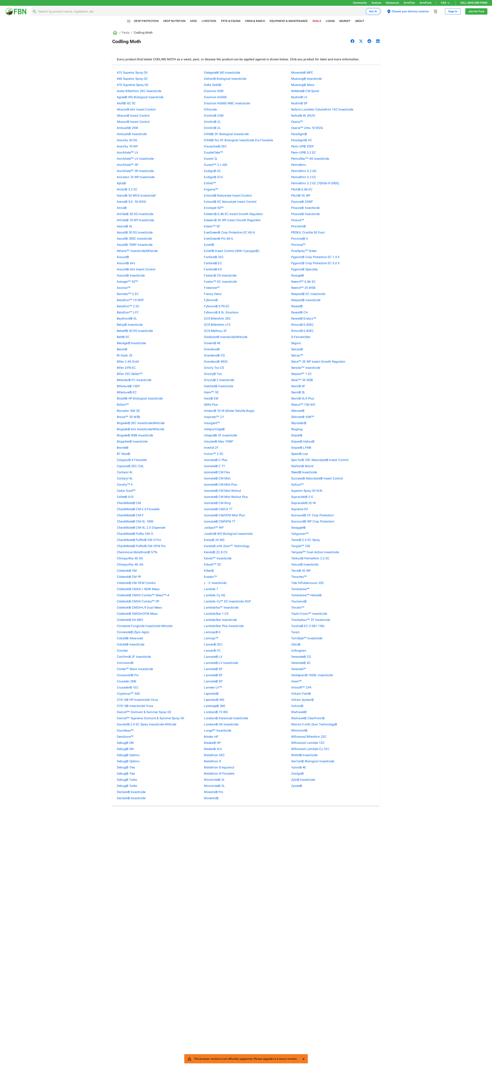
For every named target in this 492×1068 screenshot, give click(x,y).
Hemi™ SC (211, 392)
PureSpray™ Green (304, 251)
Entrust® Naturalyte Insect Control (228, 195)
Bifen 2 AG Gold (128, 361)
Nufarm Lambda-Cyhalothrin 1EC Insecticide (322, 109)
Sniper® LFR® (301, 447)
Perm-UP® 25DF (302, 146)
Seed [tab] (193, 20)
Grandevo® (212, 349)
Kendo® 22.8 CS (215, 552)
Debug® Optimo (128, 755)
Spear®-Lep (299, 454)
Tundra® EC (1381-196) (308, 626)
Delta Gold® (212, 85)
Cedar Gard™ (126, 490)
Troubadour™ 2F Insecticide (310, 620)
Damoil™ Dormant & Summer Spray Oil (144, 712)
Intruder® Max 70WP (218, 441)
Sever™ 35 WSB (302, 380)
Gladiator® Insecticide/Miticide (225, 337)
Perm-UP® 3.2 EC (303, 152)
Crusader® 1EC (128, 687)
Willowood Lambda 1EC (308, 743)
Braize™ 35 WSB (128, 417)
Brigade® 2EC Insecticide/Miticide (141, 423)
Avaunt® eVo (126, 263)
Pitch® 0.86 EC (301, 189)
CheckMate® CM (129, 503)
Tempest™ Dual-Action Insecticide (315, 552)
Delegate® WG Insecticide (222, 72)
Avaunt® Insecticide (131, 275)
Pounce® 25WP (302, 201)
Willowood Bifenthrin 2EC (309, 736)
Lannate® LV (213, 657)
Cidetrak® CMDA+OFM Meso (137, 613)
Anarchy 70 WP (127, 146)
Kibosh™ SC (212, 564)
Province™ (298, 245)
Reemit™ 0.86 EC (303, 281)
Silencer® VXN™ (302, 417)
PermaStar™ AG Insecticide (310, 158)
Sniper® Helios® (302, 441)
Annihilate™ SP (127, 165)
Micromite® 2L (214, 779)
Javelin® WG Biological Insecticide (228, 534)
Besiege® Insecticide (131, 343)
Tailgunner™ (300, 534)
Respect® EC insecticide (308, 294)
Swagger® (298, 527)
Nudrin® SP (299, 103)
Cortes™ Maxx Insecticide (135, 669)
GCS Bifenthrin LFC (217, 324)
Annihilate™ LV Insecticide (135, 158)
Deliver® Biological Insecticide (225, 79)
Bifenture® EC (127, 392)
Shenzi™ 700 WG (303, 404)
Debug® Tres (126, 767)
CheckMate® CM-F (130, 515)
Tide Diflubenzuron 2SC (307, 583)
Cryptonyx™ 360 (128, 693)
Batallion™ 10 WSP (130, 300)
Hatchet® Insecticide (218, 386)
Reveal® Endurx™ (303, 318)
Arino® (122, 208)
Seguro (296, 343)
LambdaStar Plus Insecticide (224, 626)
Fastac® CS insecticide (220, 275)
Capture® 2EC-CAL (130, 466)
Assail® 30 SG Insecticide (135, 232)
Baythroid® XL (127, 318)
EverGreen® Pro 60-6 (218, 238)
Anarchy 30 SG (127, 140)
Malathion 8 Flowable (219, 773)
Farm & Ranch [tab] (255, 20)
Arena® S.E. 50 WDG (131, 201)
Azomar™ (124, 288)
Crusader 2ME (127, 681)
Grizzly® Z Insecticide (219, 380)
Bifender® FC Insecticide (134, 380)
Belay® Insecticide (130, 324)
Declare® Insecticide (131, 792)
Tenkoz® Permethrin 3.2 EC (310, 558)
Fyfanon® (211, 300)
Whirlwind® (299, 730)
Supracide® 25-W (303, 503)
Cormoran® (125, 663)
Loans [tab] (330, 20)
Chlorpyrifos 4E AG (130, 558)
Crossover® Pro (128, 675)
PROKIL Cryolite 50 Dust (308, 232)
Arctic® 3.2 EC (127, 189)
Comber (122, 650)
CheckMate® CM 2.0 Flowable (138, 509)
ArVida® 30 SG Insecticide (135, 214)
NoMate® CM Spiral (305, 91)
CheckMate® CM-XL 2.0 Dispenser (141, 527)
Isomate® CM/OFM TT (219, 521)
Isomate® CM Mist (217, 478)
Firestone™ (212, 288)
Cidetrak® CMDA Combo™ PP (138, 601)
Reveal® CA (299, 312)
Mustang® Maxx (303, 85)
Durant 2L (211, 158)
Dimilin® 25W (214, 115)
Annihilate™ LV (127, 152)
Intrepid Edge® (214, 429)
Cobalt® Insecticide (130, 644)
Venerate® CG (301, 657)
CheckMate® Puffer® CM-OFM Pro (141, 546)
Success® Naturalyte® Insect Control (317, 478)
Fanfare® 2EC (214, 257)
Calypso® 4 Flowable (132, 460)
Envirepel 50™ (214, 208)
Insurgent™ (212, 423)
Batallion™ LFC (128, 312)
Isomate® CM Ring (217, 503)
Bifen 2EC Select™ (130, 374)
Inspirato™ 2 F (214, 417)
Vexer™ (296, 681)
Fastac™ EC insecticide (220, 281)
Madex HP (211, 736)
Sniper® (297, 435)
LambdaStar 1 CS (216, 613)
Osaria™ (297, 122)
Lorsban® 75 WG (216, 712)
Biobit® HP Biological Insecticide (140, 398)
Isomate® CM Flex (217, 472)
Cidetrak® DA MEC (130, 620)
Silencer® (298, 411)
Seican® (297, 349)
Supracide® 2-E (302, 497)
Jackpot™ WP (213, 527)
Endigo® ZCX (213, 177)
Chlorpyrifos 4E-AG (130, 564)
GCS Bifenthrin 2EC (217, 318)
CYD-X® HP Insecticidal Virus (137, 700)
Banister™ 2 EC (128, 294)
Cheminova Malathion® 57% (137, 552)
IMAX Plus (211, 404)
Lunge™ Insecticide (217, 730)
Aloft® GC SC (126, 103)
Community (360, 2)
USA (443, 2)
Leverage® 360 (214, 706)
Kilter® (209, 570)
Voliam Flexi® (301, 693)
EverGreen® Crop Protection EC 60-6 (229, 232)
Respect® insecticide (305, 300)
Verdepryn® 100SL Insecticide (312, 675)
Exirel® (209, 245)
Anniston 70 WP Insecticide (136, 177)
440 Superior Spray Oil (132, 79)
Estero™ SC (212, 226)
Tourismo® (299, 601)
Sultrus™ (297, 484)
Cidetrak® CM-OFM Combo (136, 583)
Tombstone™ (300, 589)
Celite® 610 (125, 497)
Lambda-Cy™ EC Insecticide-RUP (227, 601)
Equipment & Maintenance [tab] (289, 20)
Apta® (121, 183)
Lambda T (211, 589)
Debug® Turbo (127, 779)
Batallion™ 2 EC (128, 306)
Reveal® (297, 306)
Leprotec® (211, 693)
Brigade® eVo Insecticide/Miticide (140, 429)
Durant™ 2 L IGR (215, 165)
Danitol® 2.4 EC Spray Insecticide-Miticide (146, 724)
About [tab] (359, 20)
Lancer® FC (212, 650)
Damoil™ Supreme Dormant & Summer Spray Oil (150, 718)
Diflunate (210, 109)
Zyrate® (296, 786)
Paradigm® (299, 134)
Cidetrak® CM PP (129, 577)
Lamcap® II (212, 632)
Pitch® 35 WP (300, 195)
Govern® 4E (212, 343)
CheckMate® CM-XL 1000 (135, 521)
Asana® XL (125, 226)
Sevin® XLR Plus (302, 398)
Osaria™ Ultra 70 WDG (307, 128)
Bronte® (123, 447)
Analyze (376, 2)
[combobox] (201, 11)
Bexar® (122, 349)
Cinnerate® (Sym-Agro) (133, 632)
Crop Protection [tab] (146, 20)
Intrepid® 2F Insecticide (220, 435)
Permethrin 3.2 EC (303, 177)
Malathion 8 (212, 761)
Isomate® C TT (214, 466)
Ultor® (295, 644)
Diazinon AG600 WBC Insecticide (227, 103)
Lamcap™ (211, 638)
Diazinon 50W (214, 91)
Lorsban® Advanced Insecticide (226, 718)
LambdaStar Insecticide (220, 620)
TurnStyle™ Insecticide (306, 638)
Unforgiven (298, 650)
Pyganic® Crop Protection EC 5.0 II (315, 263)
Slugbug (297, 429)
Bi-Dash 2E (124, 355)
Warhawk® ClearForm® (308, 718)
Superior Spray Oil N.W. (307, 490)
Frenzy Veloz (213, 294)
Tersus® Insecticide (304, 564)
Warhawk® (299, 712)
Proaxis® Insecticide (305, 208)
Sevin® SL (298, 392)
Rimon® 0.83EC (302, 324)
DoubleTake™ (213, 152)
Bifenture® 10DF (128, 386)
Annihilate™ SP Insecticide (135, 171)
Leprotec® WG (214, 700)
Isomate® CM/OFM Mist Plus (224, 515)
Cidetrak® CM (127, 570)
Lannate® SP (213, 669)
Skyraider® (298, 423)
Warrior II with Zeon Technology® (314, 724)
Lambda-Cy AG (214, 595)
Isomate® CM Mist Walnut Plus (226, 497)
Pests (126, 32)
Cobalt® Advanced (130, 638)
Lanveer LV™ (213, 687)
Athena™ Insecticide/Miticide (137, 251)
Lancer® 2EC (213, 644)
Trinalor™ (298, 607)
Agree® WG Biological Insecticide (140, 97)
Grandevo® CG (214, 355)
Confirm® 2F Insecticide (134, 657)
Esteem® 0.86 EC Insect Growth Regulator (233, 214)
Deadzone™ (125, 736)
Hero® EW (211, 398)
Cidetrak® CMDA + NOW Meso (138, 589)
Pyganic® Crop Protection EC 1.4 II (315, 257)
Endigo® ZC (212, 171)
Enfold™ (210, 183)
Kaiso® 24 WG (214, 540)
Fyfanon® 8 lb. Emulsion (221, 312)
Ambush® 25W (127, 128)
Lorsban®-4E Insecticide (221, 724)
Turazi (295, 632)
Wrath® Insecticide (304, 755)
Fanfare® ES (212, 269)
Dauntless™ (125, 730)
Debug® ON (125, 743)
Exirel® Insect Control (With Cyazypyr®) (231, 251)
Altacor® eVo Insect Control (136, 109)
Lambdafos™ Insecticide (221, 607)
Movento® (211, 798)
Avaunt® (123, 257)
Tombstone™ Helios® (306, 595)
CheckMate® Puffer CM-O (135, 534)
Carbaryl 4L (125, 472)
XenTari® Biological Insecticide (312, 761)
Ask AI (373, 11)
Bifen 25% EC (126, 368)
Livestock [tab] (209, 20)
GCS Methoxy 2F (215, 331)
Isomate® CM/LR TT (218, 509)
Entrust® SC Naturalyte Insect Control (230, 201)
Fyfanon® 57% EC (216, 306)
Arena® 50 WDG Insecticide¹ (137, 195)
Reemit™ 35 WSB (303, 288)
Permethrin (298, 165)
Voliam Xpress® (302, 700)
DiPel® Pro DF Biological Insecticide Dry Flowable (238, 140)
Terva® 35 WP (301, 570)
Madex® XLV (213, 749)
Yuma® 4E (298, 767)
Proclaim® (298, 226)
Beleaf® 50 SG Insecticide (135, 331)
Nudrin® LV (299, 97)
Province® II (299, 238)
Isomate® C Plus (215, 460)
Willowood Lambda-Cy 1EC (310, 749)
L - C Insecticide (215, 583)
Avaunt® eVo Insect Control (136, 269)
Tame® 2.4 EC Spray (305, 540)
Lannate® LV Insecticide (221, 663)
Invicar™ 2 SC (213, 454)
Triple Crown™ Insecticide (309, 613)
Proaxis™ (297, 220)
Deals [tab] (316, 20)
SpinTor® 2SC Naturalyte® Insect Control (320, 460)
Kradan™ (210, 577)
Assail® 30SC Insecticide (134, 238)
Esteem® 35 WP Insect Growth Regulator (232, 220)
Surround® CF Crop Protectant (312, 515)
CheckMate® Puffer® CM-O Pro (139, 540)
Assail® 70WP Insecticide (134, 245)
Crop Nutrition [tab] (174, 20)
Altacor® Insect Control (133, 115)
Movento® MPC (302, 72)
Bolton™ (123, 404)
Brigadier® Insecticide (132, 441)
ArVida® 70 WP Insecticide (135, 220)
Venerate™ (298, 669)
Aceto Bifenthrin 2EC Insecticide (139, 91)
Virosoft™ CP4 (301, 687)
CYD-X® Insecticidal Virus (135, 706)
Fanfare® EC (213, 263)
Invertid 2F (211, 447)
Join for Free (476, 11)
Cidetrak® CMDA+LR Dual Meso (139, 607)
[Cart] (435, 11)
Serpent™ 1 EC (301, 374)
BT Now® (123, 454)
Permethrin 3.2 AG (304, 171)
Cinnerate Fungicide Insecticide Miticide (144, 626)
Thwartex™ (299, 577)
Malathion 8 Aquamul (219, 767)
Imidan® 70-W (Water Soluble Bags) (229, 411)
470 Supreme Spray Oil (132, 85)
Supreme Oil (299, 509)
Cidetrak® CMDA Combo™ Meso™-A (143, 595)
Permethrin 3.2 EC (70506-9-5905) (315, 183)
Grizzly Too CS (214, 368)
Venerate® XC (301, 663)
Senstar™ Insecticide (305, 368)
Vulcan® (297, 706)
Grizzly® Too (213, 374)
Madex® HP (212, 743)
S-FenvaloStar (301, 337)
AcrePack (425, 2)
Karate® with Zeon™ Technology (226, 546)
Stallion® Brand (302, 466)
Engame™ (211, 189)
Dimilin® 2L (212, 122)
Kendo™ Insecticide (217, 558)
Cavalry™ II (124, 484)
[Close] (303, 1059)
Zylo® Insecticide (303, 779)
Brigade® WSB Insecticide (135, 435)
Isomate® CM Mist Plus (220, 484)
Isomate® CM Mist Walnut (222, 490)
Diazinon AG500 (215, 97)
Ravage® (297, 275)
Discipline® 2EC (215, 146)
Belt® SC (123, 337)
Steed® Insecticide (304, 472)
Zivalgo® (297, 773)
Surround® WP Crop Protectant (312, 521)
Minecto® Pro (213, 792)
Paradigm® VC (301, 140)
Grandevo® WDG (216, 361)
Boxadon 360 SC (128, 411)
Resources (392, 2)
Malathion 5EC (214, 755)
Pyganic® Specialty (304, 269)
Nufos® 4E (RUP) (303, 115)
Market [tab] (345, 20)
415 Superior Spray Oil (132, 72)
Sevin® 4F (298, 386)
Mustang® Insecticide (306, 79)
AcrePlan (409, 2)
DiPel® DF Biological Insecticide (226, 134)
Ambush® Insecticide (132, 134)
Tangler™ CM (300, 546)
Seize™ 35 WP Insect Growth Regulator (318, 361)
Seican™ (297, 355)
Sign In (452, 11)
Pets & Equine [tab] (231, 20)
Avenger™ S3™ (127, 281)
